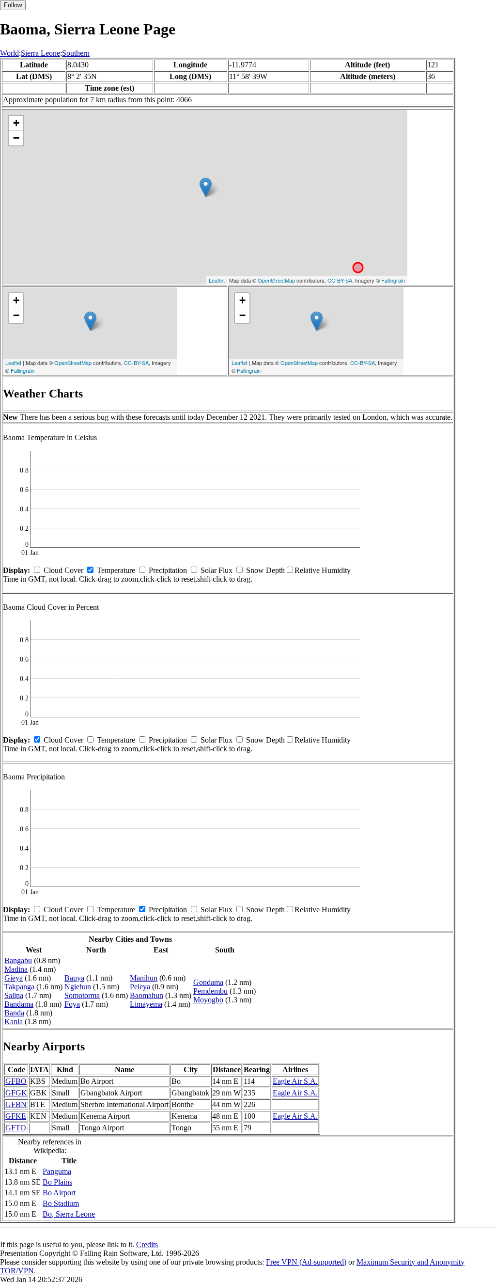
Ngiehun (77, 987)
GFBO (16, 1081)
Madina (16, 969)
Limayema (146, 1004)
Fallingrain (393, 280)
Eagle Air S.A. (295, 1081)
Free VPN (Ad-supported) (306, 1262)
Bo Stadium (61, 1203)
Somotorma (82, 995)
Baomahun (146, 995)
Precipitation (168, 570)
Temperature (116, 570)
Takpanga (19, 987)
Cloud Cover (63, 570)
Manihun (143, 978)
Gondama (208, 982)
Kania (13, 1021)
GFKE (15, 1116)
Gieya (13, 978)
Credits (147, 1244)
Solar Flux (216, 570)
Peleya (140, 987)
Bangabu (18, 960)
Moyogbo (208, 1000)
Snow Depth (265, 570)
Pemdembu (210, 991)
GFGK (16, 1093)
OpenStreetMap (276, 280)
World (9, 53)
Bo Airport (59, 1193)
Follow (13, 5)
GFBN (16, 1104)
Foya (72, 1004)
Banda (14, 1013)
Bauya (74, 978)
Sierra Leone (40, 53)
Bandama (18, 1004)
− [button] (16, 138)
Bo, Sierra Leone (69, 1214)
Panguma (57, 1171)
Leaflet (217, 280)
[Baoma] (206, 187)
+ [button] (16, 123)
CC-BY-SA (339, 280)
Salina (13, 995)
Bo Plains (57, 1182)
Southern (76, 53)
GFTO (15, 1128)
